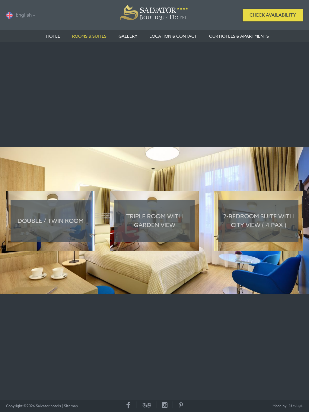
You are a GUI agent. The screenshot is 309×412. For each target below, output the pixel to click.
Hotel (53, 36)
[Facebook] (128, 404)
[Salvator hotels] (154, 15)
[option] (154, 220)
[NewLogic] (296, 406)
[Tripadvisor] (146, 404)
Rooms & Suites (89, 36)
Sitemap (71, 405)
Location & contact (173, 36)
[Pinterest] (181, 404)
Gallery (128, 36)
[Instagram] (165, 404)
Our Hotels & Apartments (239, 36)
